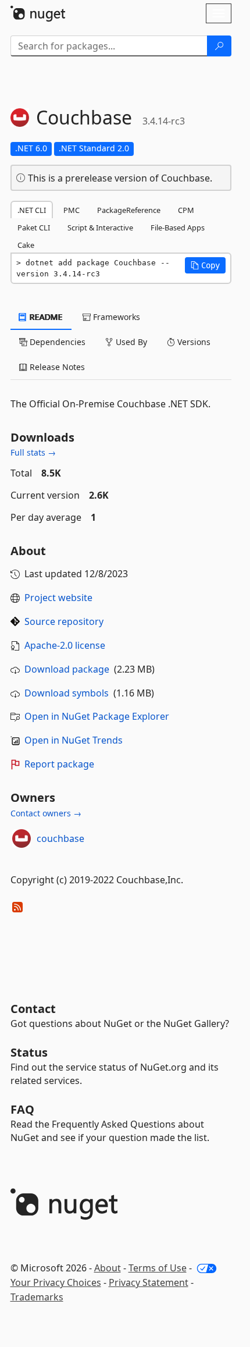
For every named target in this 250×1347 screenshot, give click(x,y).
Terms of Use (157, 1267)
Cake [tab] (25, 245)
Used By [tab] (130, 341)
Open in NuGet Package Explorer (96, 716)
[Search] (219, 45)
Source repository (63, 621)
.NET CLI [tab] (31, 210)
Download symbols (66, 693)
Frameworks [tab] (115, 316)
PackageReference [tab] (128, 210)
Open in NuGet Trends (73, 740)
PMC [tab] (71, 210)
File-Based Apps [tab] (178, 227)
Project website (58, 597)
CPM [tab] (186, 210)
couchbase (60, 838)
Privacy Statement (148, 1282)
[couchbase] (21, 838)
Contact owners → (45, 813)
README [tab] (45, 316)
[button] (205, 265)
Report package (59, 764)
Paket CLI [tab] (33, 227)
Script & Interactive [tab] (100, 227)
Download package (66, 669)
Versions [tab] (192, 341)
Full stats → (33, 452)
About (107, 1267)
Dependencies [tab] (56, 341)
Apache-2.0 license (64, 645)
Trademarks (36, 1297)
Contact (33, 1009)
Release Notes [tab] (56, 366)
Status (29, 1052)
